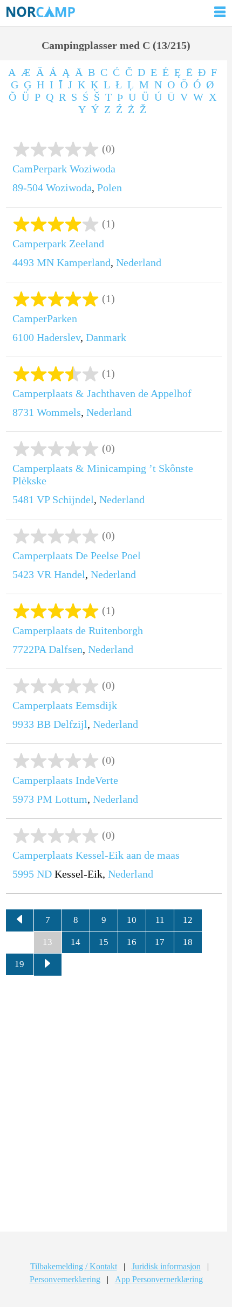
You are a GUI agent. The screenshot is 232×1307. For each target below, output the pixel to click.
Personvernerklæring (65, 1279)
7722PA (29, 649)
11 (160, 920)
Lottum (71, 799)
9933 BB (31, 724)
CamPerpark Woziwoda (63, 169)
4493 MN (33, 262)
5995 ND (32, 874)
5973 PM (32, 799)
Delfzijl (70, 724)
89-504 (27, 187)
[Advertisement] (116, 1107)
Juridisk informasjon (166, 1266)
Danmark (106, 337)
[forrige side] (20, 920)
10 (132, 920)
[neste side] (48, 965)
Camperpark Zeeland (58, 243)
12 (188, 920)
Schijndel (73, 499)
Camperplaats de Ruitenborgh (77, 630)
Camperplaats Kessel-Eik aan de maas (96, 855)
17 (160, 942)
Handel (69, 574)
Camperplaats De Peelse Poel (76, 555)
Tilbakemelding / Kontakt (73, 1266)
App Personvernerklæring (159, 1279)
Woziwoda (69, 187)
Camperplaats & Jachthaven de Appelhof (102, 393)
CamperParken (44, 318)
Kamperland (84, 262)
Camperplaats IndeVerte (65, 780)
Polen (109, 187)
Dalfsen (66, 649)
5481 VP (31, 499)
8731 (23, 412)
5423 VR (31, 574)
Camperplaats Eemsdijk (64, 705)
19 (19, 964)
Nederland (138, 262)
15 (103, 942)
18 (188, 942)
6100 (23, 337)
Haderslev (58, 337)
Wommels (59, 412)
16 (132, 942)
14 (75, 942)
